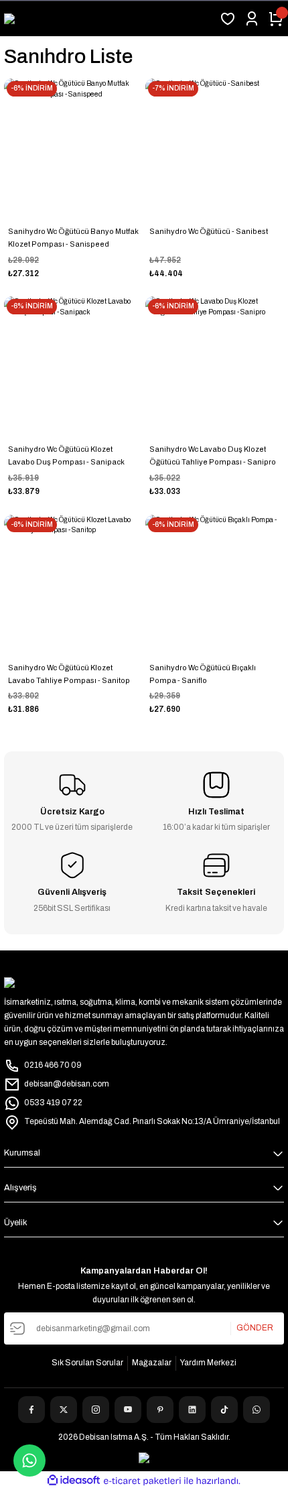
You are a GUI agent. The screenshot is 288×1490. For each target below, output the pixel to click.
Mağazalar (151, 1363)
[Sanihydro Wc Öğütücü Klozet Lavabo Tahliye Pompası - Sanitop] (73, 584)
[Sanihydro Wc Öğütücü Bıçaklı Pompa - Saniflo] (214, 584)
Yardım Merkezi (208, 1363)
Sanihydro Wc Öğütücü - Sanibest (208, 231)
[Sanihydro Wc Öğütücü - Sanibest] (214, 147)
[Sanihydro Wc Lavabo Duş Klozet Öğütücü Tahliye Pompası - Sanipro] (214, 365)
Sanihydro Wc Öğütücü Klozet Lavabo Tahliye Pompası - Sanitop (69, 674)
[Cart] (276, 19)
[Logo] (15, 18)
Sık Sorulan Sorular (87, 1363)
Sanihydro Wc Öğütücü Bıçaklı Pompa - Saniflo (202, 674)
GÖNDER (254, 1328)
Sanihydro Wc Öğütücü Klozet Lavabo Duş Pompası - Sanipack (66, 455)
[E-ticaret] (142, 1481)
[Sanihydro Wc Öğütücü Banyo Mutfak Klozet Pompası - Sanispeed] (73, 147)
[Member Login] (252, 19)
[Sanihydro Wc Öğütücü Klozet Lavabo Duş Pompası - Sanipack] (73, 365)
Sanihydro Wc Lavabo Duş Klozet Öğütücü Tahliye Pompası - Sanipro (212, 455)
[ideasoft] (73, 1481)
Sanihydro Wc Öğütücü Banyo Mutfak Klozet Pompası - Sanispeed (73, 237)
